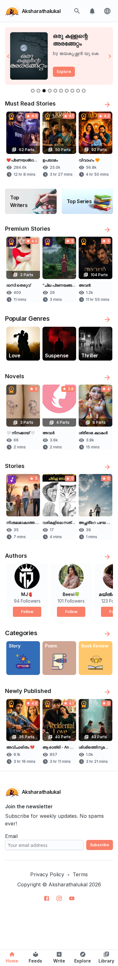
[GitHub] (47, 898)
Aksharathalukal (67, 884)
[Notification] (92, 11)
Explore (64, 71)
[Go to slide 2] (38, 91)
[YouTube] (72, 898)
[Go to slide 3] (44, 91)
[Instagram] (59, 898)
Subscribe (99, 844)
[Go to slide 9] (78, 91)
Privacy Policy (47, 874)
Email (11, 836)
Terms (80, 874)
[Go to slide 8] (72, 91)
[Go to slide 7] (67, 91)
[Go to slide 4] (50, 91)
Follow (27, 611)
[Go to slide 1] (33, 91)
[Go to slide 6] (61, 91)
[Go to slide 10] (84, 91)
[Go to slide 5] (55, 91)
